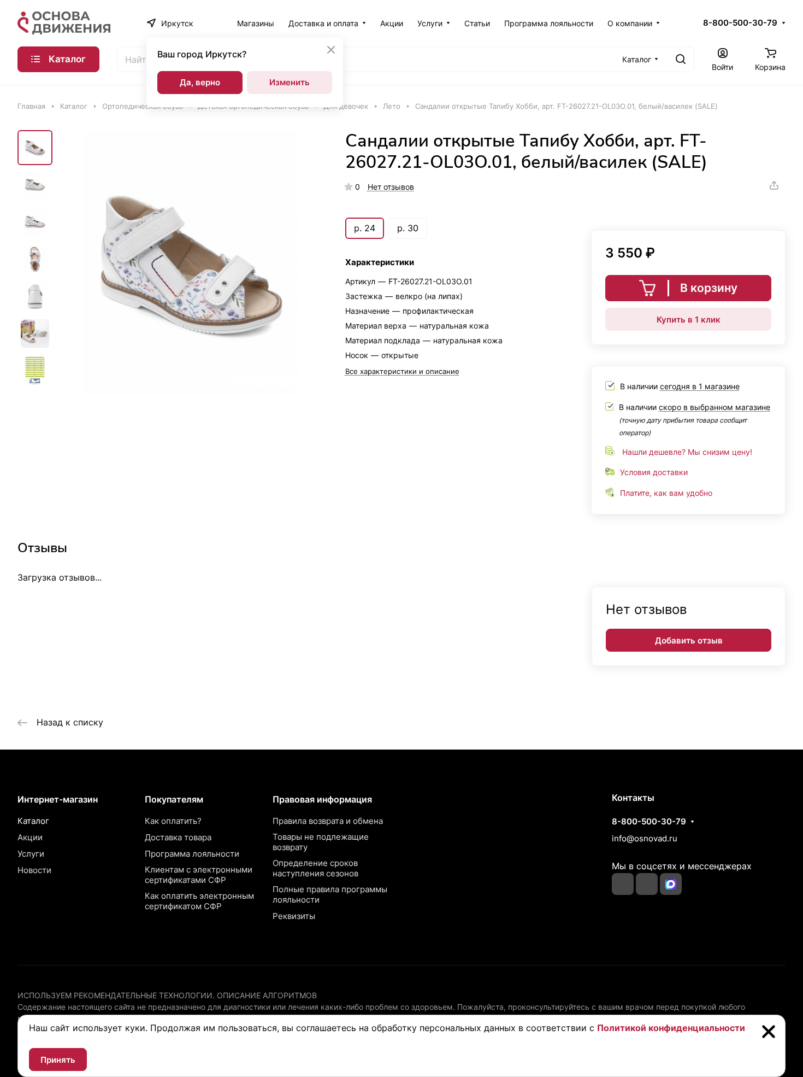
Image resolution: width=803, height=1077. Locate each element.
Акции (30, 837)
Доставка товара (178, 837)
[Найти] (680, 59)
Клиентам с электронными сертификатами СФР (198, 874)
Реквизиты (294, 916)
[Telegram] (647, 884)
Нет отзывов (391, 186)
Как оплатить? (173, 821)
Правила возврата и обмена (328, 821)
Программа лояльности (192, 853)
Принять (57, 1060)
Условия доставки (654, 472)
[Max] (671, 884)
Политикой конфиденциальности (671, 1027)
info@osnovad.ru (644, 838)
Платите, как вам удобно (666, 492)
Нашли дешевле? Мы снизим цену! (687, 451)
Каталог (33, 821)
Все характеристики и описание (402, 371)
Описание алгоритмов (267, 995)
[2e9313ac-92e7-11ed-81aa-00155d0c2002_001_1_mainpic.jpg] (191, 263)
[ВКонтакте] (623, 884)
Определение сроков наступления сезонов (315, 868)
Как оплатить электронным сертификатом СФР (199, 901)
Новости (34, 870)
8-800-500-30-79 (740, 23)
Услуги (30, 853)
